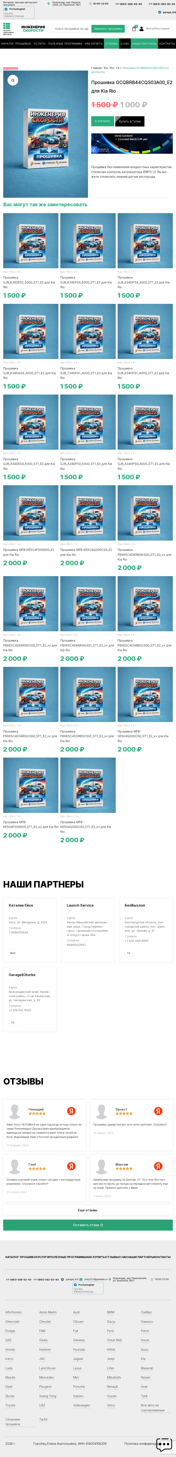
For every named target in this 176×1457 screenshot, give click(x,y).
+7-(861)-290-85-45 (162, 4)
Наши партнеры (144, 43)
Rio (112, 67)
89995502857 (76, 944)
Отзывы (111, 43)
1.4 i (118, 67)
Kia (106, 67)
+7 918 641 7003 (20, 1010)
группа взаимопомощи (14, 15)
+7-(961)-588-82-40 (128, 4)
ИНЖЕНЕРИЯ (33, 29)
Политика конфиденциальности (147, 1443)
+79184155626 (18, 932)
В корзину (102, 121)
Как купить (94, 43)
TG (128, 953)
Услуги (39, 43)
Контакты (162, 1257)
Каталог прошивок (16, 43)
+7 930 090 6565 (137, 940)
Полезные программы (65, 43)
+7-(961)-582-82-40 (46, 1279)
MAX (12, 953)
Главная (96, 67)
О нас (124, 43)
